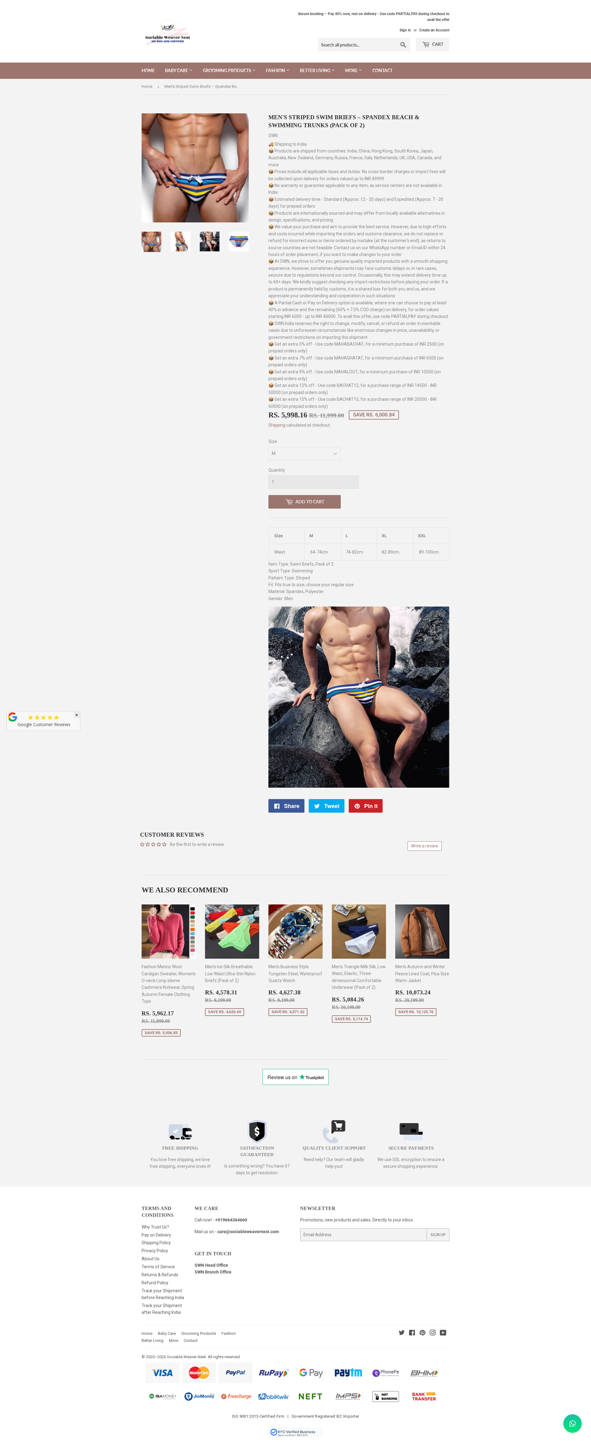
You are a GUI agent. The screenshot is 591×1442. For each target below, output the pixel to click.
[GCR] (12, 716)
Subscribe (295, 771)
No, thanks (295, 791)
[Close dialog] (337, 643)
